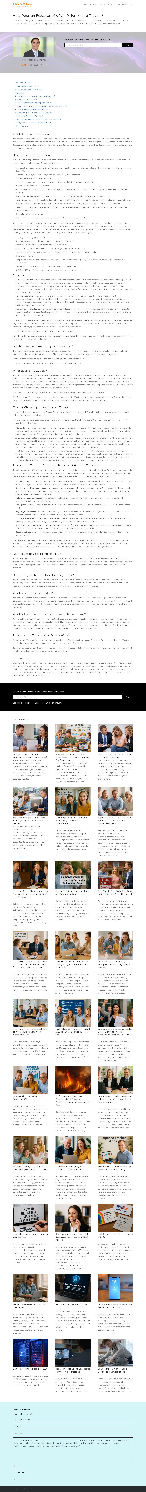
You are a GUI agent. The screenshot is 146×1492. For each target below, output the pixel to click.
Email (24, 65)
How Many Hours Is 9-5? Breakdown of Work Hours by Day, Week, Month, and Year (30, 1032)
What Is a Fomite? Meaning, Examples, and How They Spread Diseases (114, 964)
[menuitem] (86, 4)
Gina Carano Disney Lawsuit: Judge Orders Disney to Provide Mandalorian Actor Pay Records (115, 1032)
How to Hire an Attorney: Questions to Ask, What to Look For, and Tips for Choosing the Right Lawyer (30, 964)
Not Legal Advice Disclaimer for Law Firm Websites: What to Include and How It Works (30, 894)
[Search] (131, 4)
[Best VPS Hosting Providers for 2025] (30, 1353)
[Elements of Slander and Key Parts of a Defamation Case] (73, 875)
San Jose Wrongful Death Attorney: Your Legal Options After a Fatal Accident (30, 820)
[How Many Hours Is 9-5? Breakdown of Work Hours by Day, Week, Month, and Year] (30, 1013)
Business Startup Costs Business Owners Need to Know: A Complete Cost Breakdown (72, 757)
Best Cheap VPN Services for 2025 (71, 1304)
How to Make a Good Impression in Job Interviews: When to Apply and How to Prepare (114, 1099)
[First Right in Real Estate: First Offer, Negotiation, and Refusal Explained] (115, 875)
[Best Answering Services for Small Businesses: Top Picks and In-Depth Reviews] (73, 1218)
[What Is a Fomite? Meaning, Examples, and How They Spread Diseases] (115, 945)
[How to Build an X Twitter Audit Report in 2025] (30, 1080)
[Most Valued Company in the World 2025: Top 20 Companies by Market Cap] (73, 1013)
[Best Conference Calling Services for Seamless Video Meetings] (73, 1353)
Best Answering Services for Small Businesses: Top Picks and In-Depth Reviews (72, 1237)
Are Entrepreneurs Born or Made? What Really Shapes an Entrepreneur (71, 820)
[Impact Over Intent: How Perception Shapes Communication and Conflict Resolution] (115, 801)
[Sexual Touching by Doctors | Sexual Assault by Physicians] (115, 738)
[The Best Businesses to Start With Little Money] (30, 1288)
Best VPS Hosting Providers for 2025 (30, 1368)
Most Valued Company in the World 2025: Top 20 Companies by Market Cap (72, 1032)
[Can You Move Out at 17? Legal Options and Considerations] (115, 1353)
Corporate (39, 703)
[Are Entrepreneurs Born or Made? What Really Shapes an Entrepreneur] (73, 801)
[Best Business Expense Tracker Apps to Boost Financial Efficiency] (115, 1150)
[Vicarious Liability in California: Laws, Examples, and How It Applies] (30, 1150)
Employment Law (54, 703)
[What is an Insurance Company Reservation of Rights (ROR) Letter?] (30, 738)
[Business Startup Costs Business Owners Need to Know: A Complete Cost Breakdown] (73, 738)
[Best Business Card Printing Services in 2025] (115, 1218)
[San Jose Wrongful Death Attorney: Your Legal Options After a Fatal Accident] (30, 801)
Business (29, 703)
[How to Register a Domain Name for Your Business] (30, 1218)
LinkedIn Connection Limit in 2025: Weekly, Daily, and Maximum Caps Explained (72, 964)
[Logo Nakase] (22, 4)
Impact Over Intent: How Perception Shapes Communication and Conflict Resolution (115, 820)
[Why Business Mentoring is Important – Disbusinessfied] (73, 1150)
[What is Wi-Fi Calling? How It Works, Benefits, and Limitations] (115, 1288)
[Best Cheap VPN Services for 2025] (73, 1288)
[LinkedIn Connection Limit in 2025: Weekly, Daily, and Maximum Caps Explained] (73, 945)
